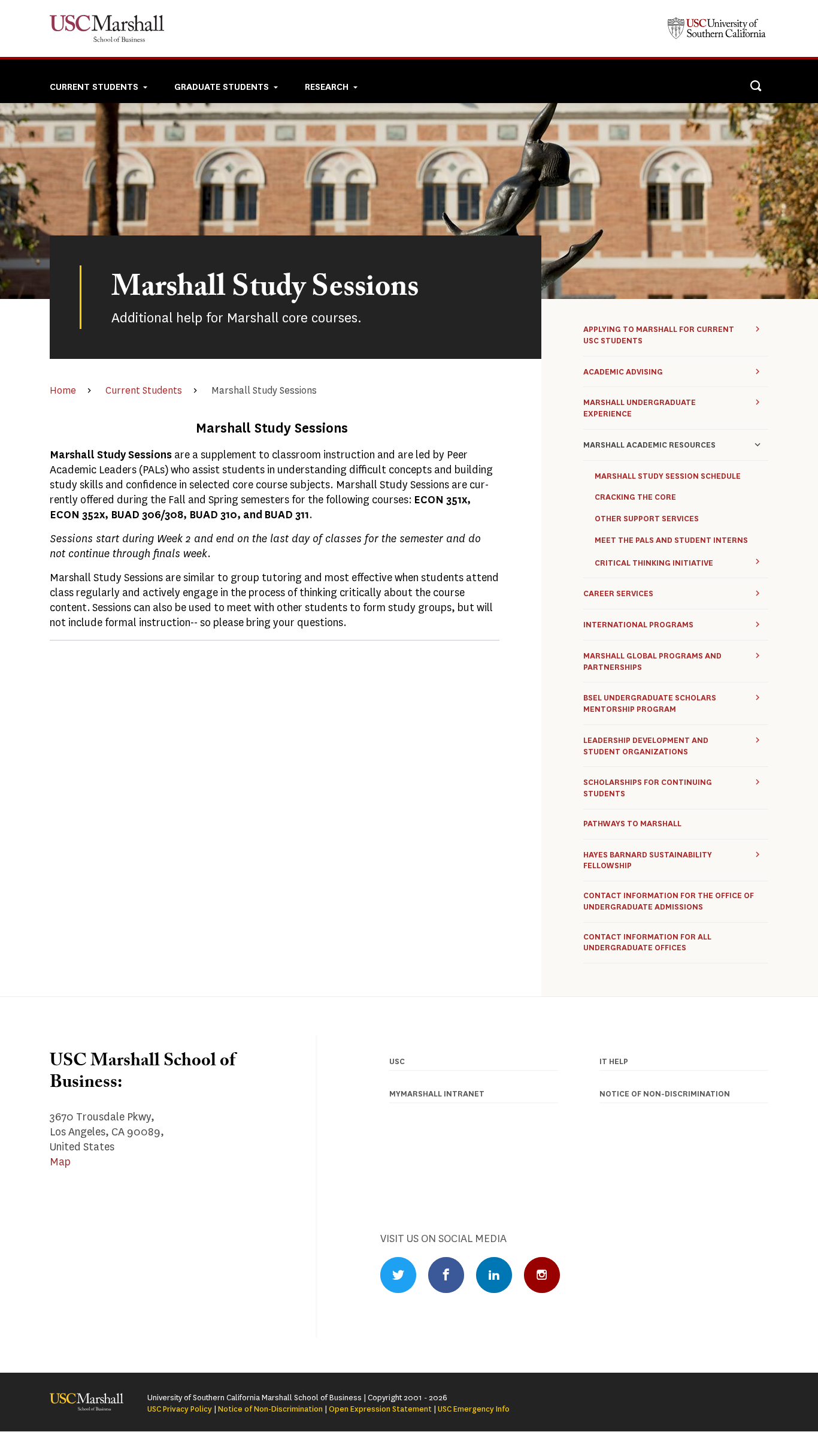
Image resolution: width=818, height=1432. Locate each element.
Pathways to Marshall (632, 823)
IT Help (613, 1061)
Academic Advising (623, 371)
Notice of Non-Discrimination (270, 1409)
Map (60, 1162)
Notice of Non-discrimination (664, 1093)
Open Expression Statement (380, 1409)
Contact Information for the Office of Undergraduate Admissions (668, 901)
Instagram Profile (542, 1275)
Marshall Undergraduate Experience (639, 408)
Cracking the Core (635, 497)
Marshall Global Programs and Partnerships (652, 661)
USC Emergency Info (474, 1409)
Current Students (143, 390)
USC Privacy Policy (179, 1409)
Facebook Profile (446, 1275)
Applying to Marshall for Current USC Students (658, 335)
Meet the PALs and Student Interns (671, 540)
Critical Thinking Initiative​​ (654, 563)
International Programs (638, 624)
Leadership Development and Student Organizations (645, 746)
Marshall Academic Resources (649, 445)
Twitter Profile (398, 1275)
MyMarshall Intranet (436, 1093)
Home (63, 390)
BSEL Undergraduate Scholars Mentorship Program (649, 703)
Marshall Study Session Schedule (668, 476)
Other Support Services (647, 518)
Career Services (618, 593)
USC (397, 1061)
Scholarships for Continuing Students (647, 788)
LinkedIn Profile (494, 1275)
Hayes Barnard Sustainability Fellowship (647, 860)
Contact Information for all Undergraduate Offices (647, 943)
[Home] (111, 28)
